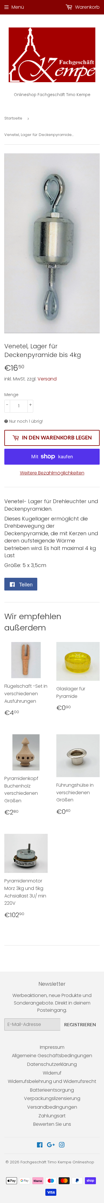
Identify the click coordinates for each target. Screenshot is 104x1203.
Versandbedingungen (52, 1107)
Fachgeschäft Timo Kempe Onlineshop (57, 1162)
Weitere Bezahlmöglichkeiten (52, 473)
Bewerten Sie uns (52, 1124)
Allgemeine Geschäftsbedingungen (52, 1055)
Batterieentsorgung (52, 1090)
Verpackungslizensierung (52, 1098)
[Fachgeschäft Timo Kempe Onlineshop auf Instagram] (62, 1145)
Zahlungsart (52, 1115)
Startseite (13, 118)
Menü (18, 7)
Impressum (52, 1047)
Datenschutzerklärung (52, 1064)
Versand (47, 379)
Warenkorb (87, 7)
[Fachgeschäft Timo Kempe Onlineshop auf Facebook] (40, 1145)
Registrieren (80, 1024)
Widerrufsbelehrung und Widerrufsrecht (52, 1081)
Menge (11, 395)
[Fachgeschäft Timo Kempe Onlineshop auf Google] (51, 1145)
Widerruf (52, 1073)
